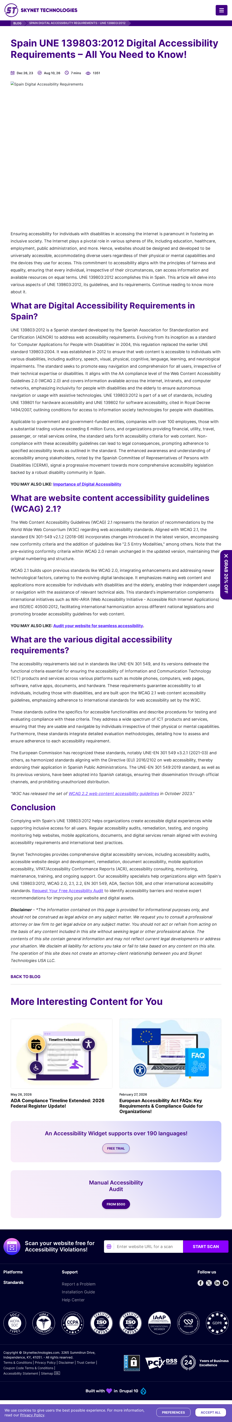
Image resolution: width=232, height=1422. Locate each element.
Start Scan (206, 1246)
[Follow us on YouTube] (226, 1283)
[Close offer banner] (226, 556)
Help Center (73, 1299)
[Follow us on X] (209, 1283)
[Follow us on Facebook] (200, 1283)
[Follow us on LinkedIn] (217, 1283)
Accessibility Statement (20, 1373)
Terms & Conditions (17, 1362)
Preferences (173, 1412)
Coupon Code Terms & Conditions (28, 1368)
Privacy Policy (45, 1362)
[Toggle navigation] (221, 10)
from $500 (116, 1204)
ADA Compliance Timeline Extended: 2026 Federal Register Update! (57, 1103)
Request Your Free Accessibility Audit (67, 890)
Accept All (211, 1412)
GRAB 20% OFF (226, 577)
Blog (17, 23)
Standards (13, 1282)
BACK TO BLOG (26, 976)
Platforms (13, 1272)
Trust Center (86, 1362)
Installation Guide (78, 1292)
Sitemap (47, 1373)
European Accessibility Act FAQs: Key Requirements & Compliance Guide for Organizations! (161, 1106)
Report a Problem (79, 1284)
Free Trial (116, 1148)
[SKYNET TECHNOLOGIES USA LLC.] (41, 10)
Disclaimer (66, 1362)
